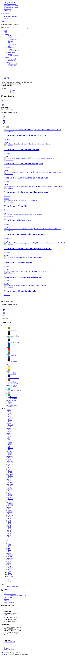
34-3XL (10, 484)
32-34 (9, 518)
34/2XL (10, 418)
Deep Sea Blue (12, 398)
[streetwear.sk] (5, 13)
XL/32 (10, 443)
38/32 (9, 433)
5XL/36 (10, 515)
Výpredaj (7, 62)
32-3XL (10, 474)
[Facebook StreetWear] (11, 5)
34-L (9, 479)
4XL (9, 548)
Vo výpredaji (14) (13, 586)
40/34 (9, 438)
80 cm (10, 466)
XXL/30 (10, 504)
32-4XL (10, 476)
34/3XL (10, 555)
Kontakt (6, 18)
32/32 (9, 415)
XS (9, 536)
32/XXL (10, 556)
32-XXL (10, 472)
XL (9, 543)
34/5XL (10, 489)
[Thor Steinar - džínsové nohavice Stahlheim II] (32, 229)
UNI (9, 426)
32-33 (9, 517)
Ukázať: (3, 126)
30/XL (10, 494)
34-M (9, 477)
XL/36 (10, 509)
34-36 (9, 530)
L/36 (9, 507)
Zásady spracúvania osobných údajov (15, 595)
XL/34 (10, 453)
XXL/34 (10, 454)
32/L (9, 550)
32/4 (9, 421)
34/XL (10, 566)
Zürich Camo (12, 400)
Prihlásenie (7, 9)
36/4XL (10, 461)
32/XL (10, 553)
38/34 (9, 436)
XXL (9, 545)
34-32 (9, 525)
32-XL (10, 471)
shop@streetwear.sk (10, 4)
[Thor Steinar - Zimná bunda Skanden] (27, 144)
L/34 (9, 451)
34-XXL (10, 482)
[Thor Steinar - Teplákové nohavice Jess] (28, 271)
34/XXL (10, 568)
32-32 (9, 535)
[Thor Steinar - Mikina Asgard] (23, 257)
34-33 (9, 527)
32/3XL (10, 558)
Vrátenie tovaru (8, 597)
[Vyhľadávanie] (27, 28)
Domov (6, 77)
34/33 (9, 411)
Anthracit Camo (12, 405)
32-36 (9, 520)
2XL (9, 410)
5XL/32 (10, 462)
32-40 (9, 523)
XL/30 (10, 502)
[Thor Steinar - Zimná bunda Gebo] (25, 285)
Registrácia (7, 10)
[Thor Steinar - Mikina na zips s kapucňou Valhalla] (34, 243)
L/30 (9, 500)
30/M (9, 490)
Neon (9, 403)
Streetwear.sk (4, 654)
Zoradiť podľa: (5, 109)
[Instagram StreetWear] (11, 7)
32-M (9, 467)
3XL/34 (10, 456)
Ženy (5, 32)
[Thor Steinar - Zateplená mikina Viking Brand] (32, 172)
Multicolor (11, 407)
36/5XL (10, 499)
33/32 (9, 430)
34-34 (9, 528)
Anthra (10, 402)
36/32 (9, 431)
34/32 (9, 571)
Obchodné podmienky (10, 16)
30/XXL (10, 495)
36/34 (9, 434)
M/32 (9, 439)
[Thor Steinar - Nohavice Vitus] (23, 214)
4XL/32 (10, 448)
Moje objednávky (9, 602)
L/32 (9, 441)
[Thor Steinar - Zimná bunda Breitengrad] (29, 158)
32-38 (9, 522)
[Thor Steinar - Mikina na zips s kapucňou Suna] (33, 186)
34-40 (9, 533)
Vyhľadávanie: (5, 28)
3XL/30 (10, 505)
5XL (9, 428)
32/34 (9, 561)
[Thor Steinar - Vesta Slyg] (20, 200)
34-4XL (10, 485)
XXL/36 (10, 510)
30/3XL (10, 497)
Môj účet (6, 600)
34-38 (9, 532)
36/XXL (10, 574)
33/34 (9, 423)
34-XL (10, 481)
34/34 (9, 413)
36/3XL (10, 459)
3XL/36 (10, 512)
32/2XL (10, 416)
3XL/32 (10, 446)
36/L (9, 573)
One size (10, 576)
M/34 (9, 449)
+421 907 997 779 (9, 642)
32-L (9, 469)
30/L (9, 492)
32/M (9, 551)
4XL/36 (10, 513)
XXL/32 (10, 444)
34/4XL (10, 569)
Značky (6, 34)
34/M (9, 564)
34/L (9, 563)
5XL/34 (10, 464)
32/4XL (10, 559)
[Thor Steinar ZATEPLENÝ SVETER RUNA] (32, 130)
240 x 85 (10, 425)
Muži (5, 31)
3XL (9, 546)
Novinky (6, 57)
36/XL (10, 420)
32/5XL (10, 487)
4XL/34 (10, 458)
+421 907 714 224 (9, 2)
